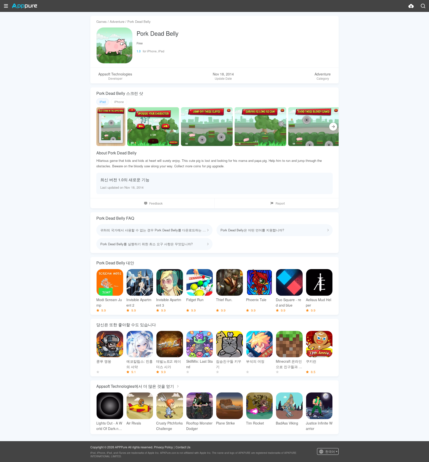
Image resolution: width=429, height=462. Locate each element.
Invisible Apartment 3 (168, 302)
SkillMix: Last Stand (199, 364)
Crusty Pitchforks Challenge (169, 426)
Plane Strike (225, 423)
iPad (103, 102)
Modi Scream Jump (109, 302)
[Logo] (24, 5)
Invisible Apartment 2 (138, 302)
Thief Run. (224, 299)
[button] (6, 6)
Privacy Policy (163, 447)
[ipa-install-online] (411, 6)
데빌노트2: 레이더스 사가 (168, 364)
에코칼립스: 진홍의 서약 (139, 364)
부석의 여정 (255, 361)
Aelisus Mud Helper (318, 302)
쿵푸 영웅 (103, 361)
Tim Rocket (255, 423)
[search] (423, 6)
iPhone (119, 102)
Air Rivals (133, 423)
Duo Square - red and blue (288, 302)
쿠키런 (311, 361)
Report (280, 203)
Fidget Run (195, 299)
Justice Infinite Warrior (319, 426)
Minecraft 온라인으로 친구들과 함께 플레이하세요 (289, 364)
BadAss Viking (287, 423)
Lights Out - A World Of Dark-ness (109, 426)
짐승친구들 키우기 (228, 364)
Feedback (156, 203)
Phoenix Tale (256, 299)
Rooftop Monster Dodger (199, 426)
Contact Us (183, 447)
